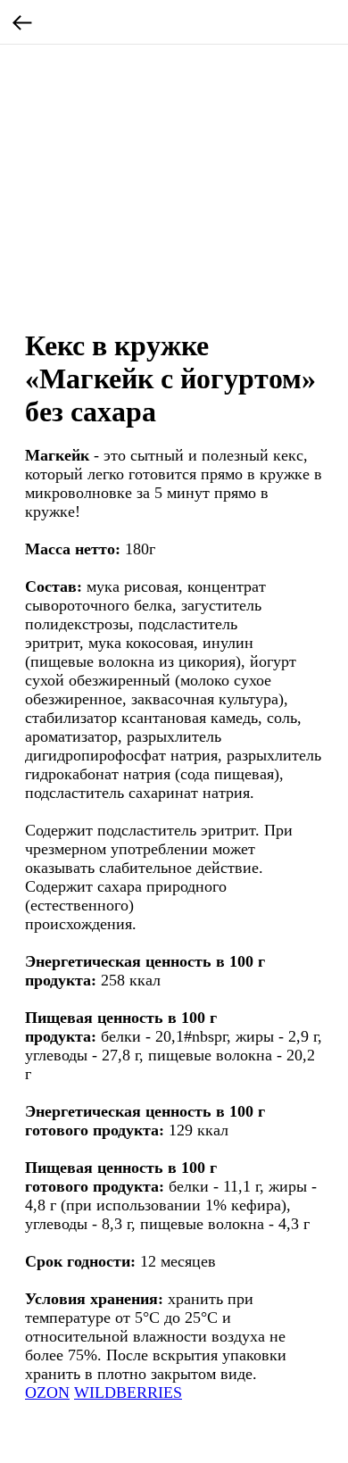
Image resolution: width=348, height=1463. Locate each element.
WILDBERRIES (128, 1392)
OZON (47, 1392)
